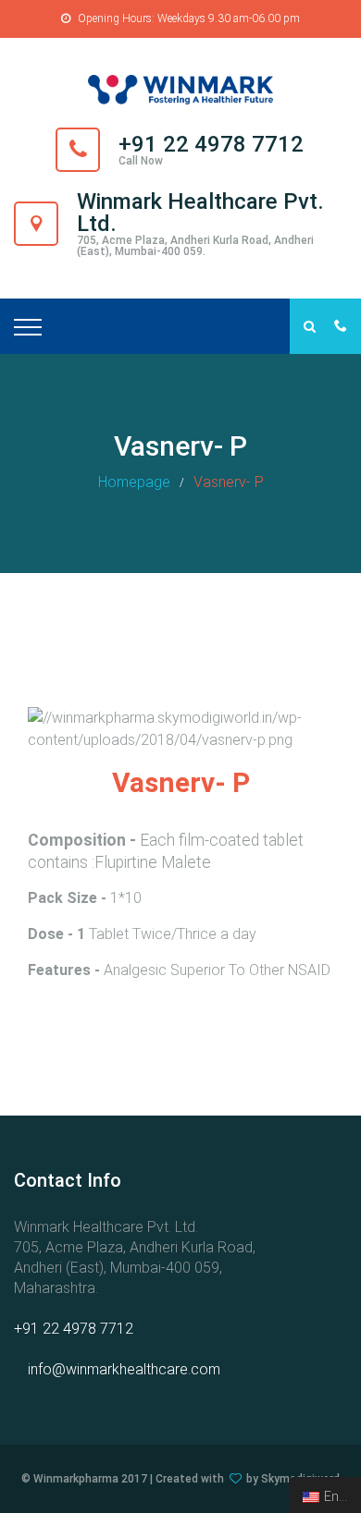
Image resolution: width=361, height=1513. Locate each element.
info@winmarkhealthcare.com (124, 1369)
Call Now (140, 160)
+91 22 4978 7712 (73, 1328)
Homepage (134, 482)
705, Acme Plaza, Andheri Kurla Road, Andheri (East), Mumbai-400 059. (195, 246)
